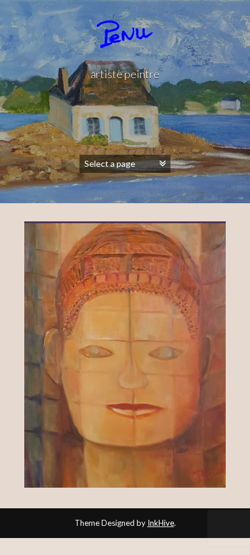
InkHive (160, 523)
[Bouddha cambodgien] (125, 356)
